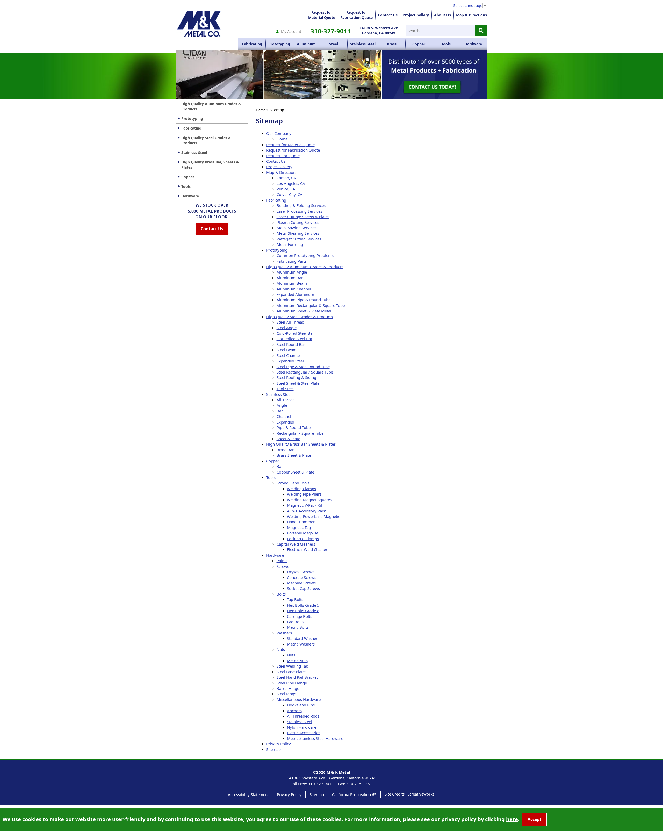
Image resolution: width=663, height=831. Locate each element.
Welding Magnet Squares (309, 499)
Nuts (281, 649)
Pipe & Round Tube (294, 427)
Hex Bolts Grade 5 (303, 605)
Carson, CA (286, 177)
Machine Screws (301, 582)
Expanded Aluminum (295, 294)
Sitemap (273, 749)
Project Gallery (416, 14)
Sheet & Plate (288, 438)
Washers (284, 632)
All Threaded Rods (303, 716)
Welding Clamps (301, 488)
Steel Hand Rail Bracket (297, 677)
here (512, 819)
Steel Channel (289, 355)
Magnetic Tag (299, 527)
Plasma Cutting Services (298, 222)
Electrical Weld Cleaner (307, 549)
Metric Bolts (297, 627)
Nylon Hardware (301, 727)
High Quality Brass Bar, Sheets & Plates (301, 444)
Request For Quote (283, 155)
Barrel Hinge (288, 688)
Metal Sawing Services (296, 227)
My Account (291, 31)
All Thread (286, 399)
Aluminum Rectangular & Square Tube (311, 305)
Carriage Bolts (299, 616)
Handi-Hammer (301, 521)
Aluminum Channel (294, 288)
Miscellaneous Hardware (299, 699)
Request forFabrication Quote (356, 15)
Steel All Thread (290, 322)
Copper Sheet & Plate (295, 472)
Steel (333, 43)
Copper (418, 43)
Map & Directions (471, 14)
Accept (534, 819)
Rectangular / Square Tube (300, 433)
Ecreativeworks (420, 794)
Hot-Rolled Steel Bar (294, 338)
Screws (283, 566)
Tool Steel (285, 388)
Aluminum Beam (292, 283)
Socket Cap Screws (303, 588)
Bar (280, 410)
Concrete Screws (301, 577)
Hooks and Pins (301, 704)
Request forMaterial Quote (321, 15)
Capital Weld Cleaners (296, 544)
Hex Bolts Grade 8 (303, 610)
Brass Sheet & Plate (294, 455)
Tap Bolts (295, 599)
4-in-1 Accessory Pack (306, 510)
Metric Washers (301, 644)
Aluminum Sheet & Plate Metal (304, 310)
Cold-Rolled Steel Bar (295, 333)
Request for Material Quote (290, 144)
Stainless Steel (363, 43)
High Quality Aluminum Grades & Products (304, 266)
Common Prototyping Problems (305, 255)
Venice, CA (286, 188)
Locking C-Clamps (303, 538)
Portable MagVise (302, 532)
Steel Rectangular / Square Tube (305, 372)
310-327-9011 (331, 31)
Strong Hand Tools (293, 482)
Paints (282, 560)
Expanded (285, 422)
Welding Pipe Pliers (304, 494)
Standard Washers (303, 638)
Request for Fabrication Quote (293, 150)
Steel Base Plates (291, 671)
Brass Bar (285, 449)
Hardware (473, 43)
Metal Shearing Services (298, 233)
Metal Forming (290, 244)
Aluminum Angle (292, 272)
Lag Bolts (295, 621)
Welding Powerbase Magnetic (313, 516)
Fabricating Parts (292, 261)
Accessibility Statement (248, 794)
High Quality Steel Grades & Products (299, 316)
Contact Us (388, 14)
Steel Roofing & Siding (296, 377)
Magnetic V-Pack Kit (304, 505)
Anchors (294, 710)
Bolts (281, 594)
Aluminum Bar (290, 277)
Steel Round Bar (291, 344)
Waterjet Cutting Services (299, 238)
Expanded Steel (290, 360)
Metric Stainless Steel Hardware (315, 738)
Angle (282, 405)
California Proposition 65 (354, 794)
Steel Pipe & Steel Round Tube (303, 366)
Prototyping (279, 43)
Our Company (278, 133)
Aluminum (306, 43)
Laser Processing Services (299, 211)
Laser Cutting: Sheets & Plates (303, 216)
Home (260, 110)
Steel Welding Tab (292, 666)
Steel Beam (287, 349)
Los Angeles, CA (291, 183)
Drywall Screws (300, 571)
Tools (446, 43)
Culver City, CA (289, 194)
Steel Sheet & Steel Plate (298, 383)
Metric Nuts (297, 660)
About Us (442, 14)
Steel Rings (286, 693)
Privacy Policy (278, 743)
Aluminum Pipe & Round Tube (303, 299)
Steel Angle (287, 327)
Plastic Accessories (303, 732)
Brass (392, 43)
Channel (284, 416)
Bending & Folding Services (301, 205)
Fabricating (252, 43)
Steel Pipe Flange (292, 682)
